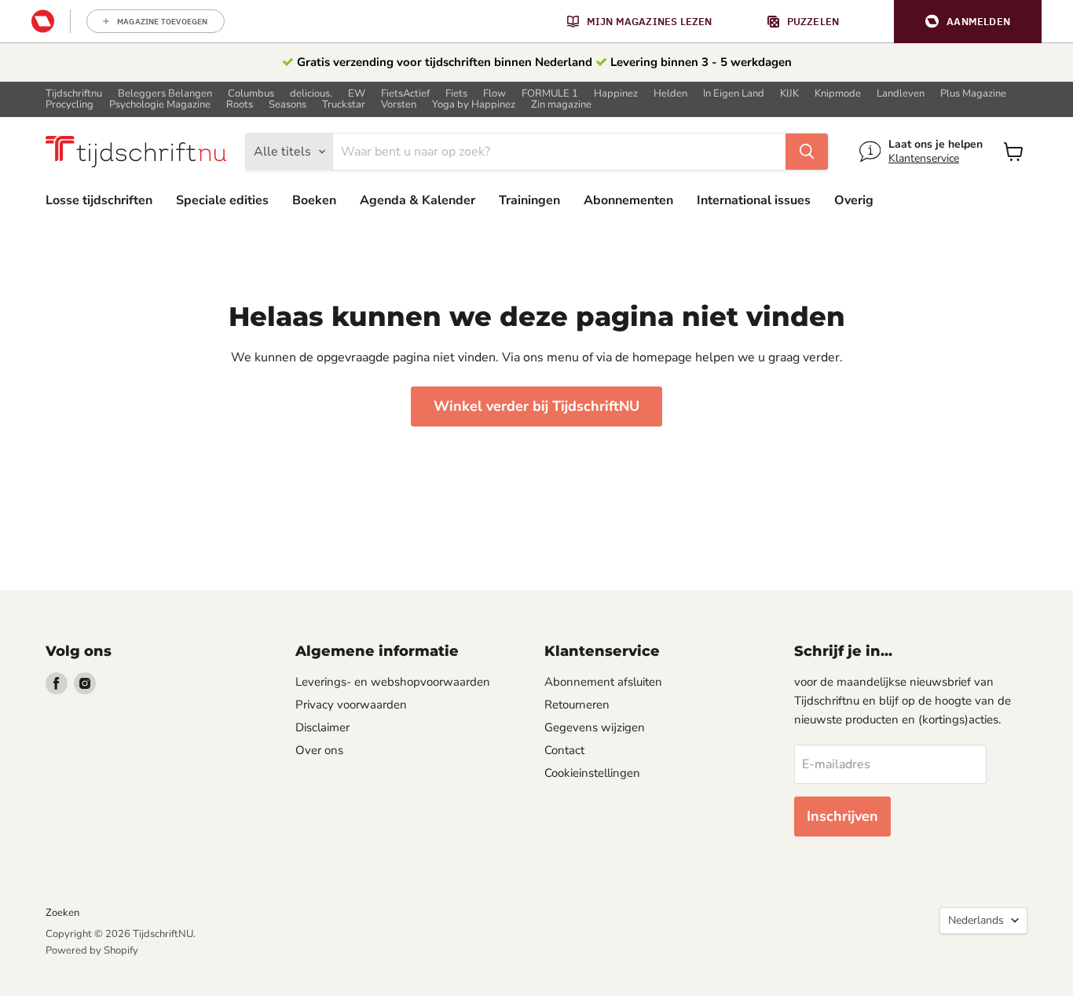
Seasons (287, 105)
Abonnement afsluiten (603, 682)
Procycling (69, 105)
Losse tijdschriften (99, 200)
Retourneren (577, 704)
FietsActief (405, 94)
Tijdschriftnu (74, 94)
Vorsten (398, 105)
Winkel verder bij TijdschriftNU (536, 406)
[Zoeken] (807, 152)
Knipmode (838, 94)
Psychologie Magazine (160, 105)
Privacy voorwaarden (351, 704)
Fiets (456, 94)
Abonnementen (628, 200)
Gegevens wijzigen (594, 727)
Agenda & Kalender (417, 200)
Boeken (314, 200)
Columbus (251, 94)
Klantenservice (923, 158)
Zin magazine (561, 105)
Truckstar (343, 105)
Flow (494, 94)
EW (356, 94)
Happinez (616, 94)
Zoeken (62, 913)
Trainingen (529, 200)
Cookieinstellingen (592, 773)
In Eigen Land (733, 94)
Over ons (319, 750)
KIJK (789, 94)
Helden (670, 94)
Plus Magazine (973, 94)
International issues (754, 200)
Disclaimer (322, 727)
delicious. (311, 94)
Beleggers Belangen (165, 94)
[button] (968, 21)
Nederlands (976, 920)
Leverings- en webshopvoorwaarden (392, 682)
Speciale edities (222, 200)
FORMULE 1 (550, 94)
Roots (239, 105)
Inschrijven (842, 816)
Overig (853, 200)
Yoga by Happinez (473, 105)
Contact (564, 750)
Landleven (901, 94)
